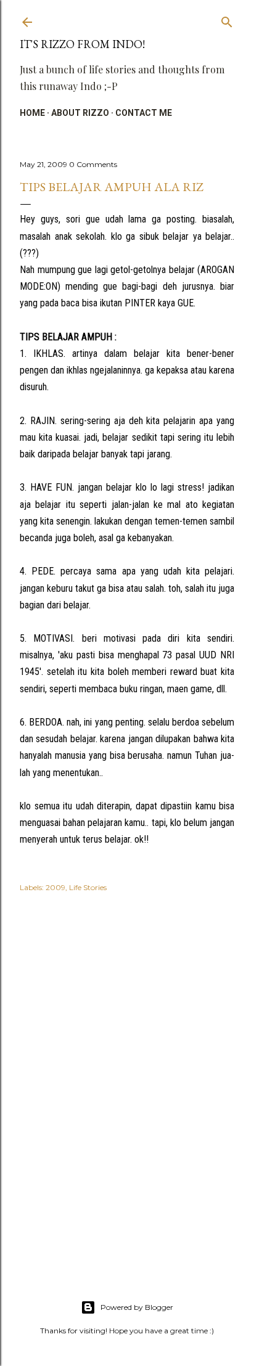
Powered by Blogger (136, 1307)
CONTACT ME (143, 113)
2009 (55, 887)
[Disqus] (127, 1080)
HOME (32, 113)
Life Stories (88, 887)
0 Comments (93, 164)
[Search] (226, 19)
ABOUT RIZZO (80, 113)
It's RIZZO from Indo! (82, 44)
